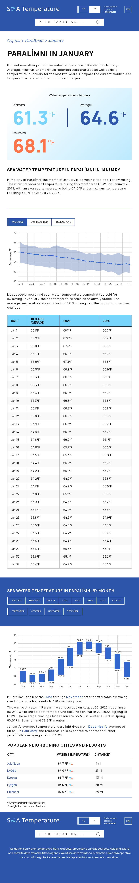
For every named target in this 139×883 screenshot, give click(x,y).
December (73, 611)
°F (95, 9)
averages (18, 221)
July (102, 600)
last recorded (39, 221)
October (36, 611)
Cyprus (13, 41)
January (56, 41)
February (34, 600)
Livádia (11, 771)
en (128, 821)
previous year (63, 221)
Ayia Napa (13, 764)
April (65, 600)
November (54, 611)
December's (98, 727)
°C (84, 9)
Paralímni (34, 41)
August (116, 600)
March (51, 600)
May (77, 600)
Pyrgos (12, 785)
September (18, 611)
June (90, 600)
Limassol (13, 792)
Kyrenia (12, 778)
